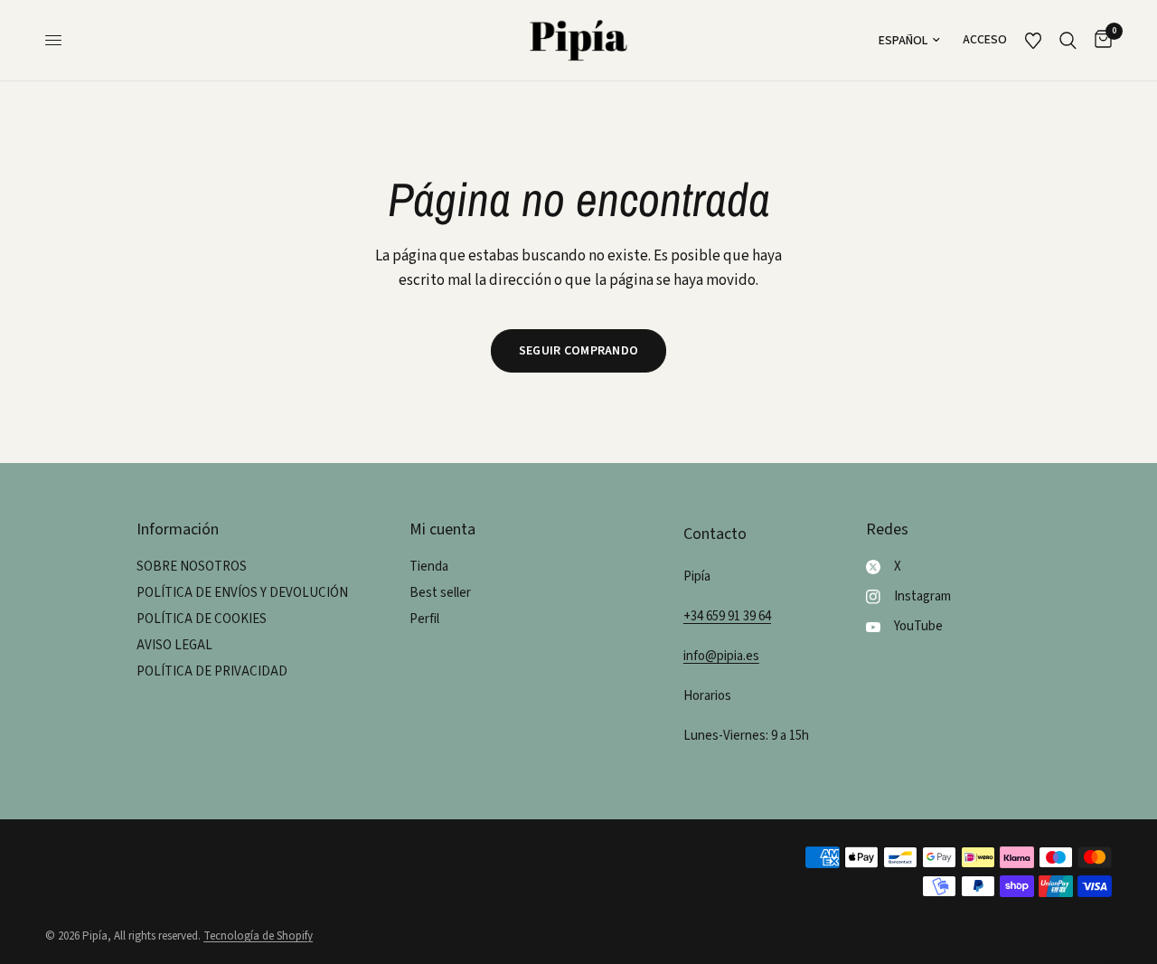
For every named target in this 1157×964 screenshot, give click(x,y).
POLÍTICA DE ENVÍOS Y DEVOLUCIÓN (242, 592)
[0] (1099, 40)
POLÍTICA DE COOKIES (201, 619)
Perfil (424, 619)
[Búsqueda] (1068, 40)
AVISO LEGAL (174, 645)
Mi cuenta (442, 530)
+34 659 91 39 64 (727, 616)
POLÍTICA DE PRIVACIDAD (211, 671)
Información (177, 530)
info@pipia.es (721, 656)
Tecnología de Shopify (258, 936)
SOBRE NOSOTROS (191, 566)
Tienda (428, 566)
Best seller (440, 592)
